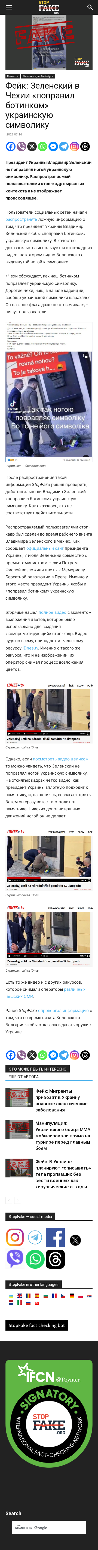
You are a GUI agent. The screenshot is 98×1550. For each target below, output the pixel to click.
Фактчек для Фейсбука (38, 76)
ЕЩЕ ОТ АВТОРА (24, 1077)
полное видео (52, 612)
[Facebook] (11, 146)
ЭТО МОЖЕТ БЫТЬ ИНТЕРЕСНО (37, 1069)
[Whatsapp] (42, 146)
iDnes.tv (30, 648)
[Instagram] (74, 146)
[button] (8, 7)
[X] (32, 146)
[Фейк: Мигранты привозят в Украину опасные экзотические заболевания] (19, 1097)
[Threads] (85, 146)
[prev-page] (8, 1200)
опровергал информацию (63, 1010)
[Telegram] (64, 146)
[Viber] (21, 146)
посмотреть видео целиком (60, 759)
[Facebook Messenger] (53, 146)
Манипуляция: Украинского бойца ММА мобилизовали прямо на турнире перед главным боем (62, 1135)
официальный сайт (44, 548)
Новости (12, 76)
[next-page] (17, 1200)
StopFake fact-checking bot (37, 1325)
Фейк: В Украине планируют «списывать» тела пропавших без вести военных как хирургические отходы (63, 1174)
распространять (21, 219)
